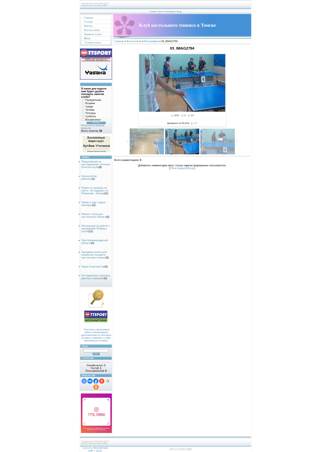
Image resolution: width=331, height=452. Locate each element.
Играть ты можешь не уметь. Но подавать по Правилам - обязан (94, 190)
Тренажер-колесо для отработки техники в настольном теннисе (94, 255)
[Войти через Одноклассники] (96, 387)
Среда (89, 106)
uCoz (99, 450)
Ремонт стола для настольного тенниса (93, 215)
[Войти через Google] (108, 381)
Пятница (90, 113)
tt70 (195, 123)
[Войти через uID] (84, 381)
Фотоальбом (134, 41)
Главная (153, 11)
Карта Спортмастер (93, 266)
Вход (179, 11)
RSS (105, 5)
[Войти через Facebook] (95, 381)
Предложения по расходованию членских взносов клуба (95, 164)
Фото (160, 11)
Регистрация (169, 11)
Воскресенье (93, 119)
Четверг (90, 109)
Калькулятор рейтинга (89, 177)
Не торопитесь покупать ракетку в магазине (95, 277)
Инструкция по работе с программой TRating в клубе (95, 228)
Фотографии (151, 41)
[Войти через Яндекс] (101, 381)
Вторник (90, 103)
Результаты (88, 125)
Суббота (90, 116)
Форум (85, 157)
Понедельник (93, 100)
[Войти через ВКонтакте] (90, 381)
